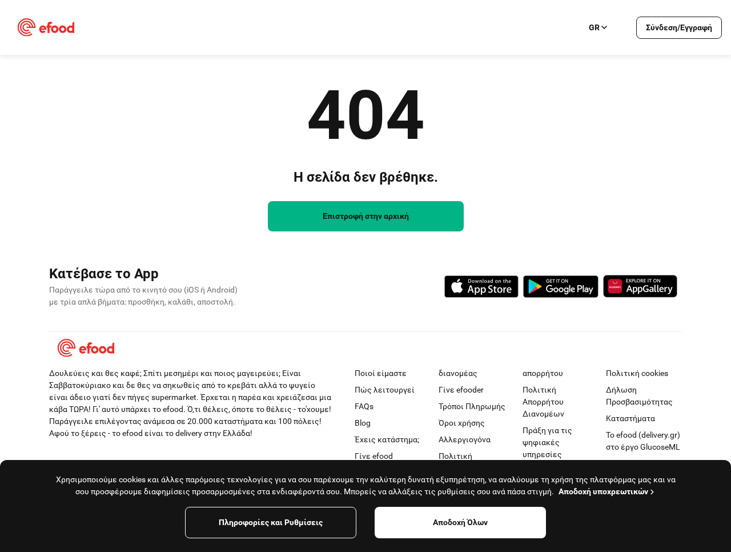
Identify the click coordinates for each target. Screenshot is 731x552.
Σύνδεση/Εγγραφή (679, 27)
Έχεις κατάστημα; (387, 439)
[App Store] (481, 288)
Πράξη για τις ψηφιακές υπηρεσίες (547, 442)
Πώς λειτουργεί (385, 389)
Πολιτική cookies (637, 373)
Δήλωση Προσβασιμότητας (639, 395)
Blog (363, 422)
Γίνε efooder (461, 389)
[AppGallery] (640, 288)
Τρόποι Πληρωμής (472, 406)
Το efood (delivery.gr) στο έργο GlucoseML (643, 440)
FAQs (364, 406)
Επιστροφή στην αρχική (366, 216)
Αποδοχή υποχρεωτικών (603, 491)
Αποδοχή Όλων (460, 522)
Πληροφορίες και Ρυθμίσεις (271, 522)
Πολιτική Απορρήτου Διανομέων (543, 401)
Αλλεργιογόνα (465, 439)
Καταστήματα (630, 418)
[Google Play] (561, 288)
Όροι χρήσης (462, 422)
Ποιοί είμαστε (381, 373)
